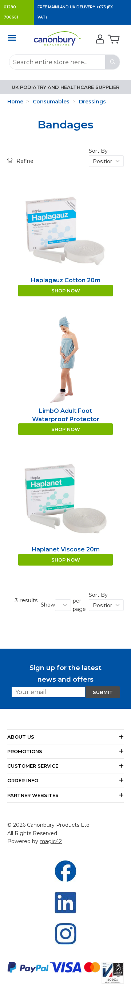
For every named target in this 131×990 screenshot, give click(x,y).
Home (15, 101)
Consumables (51, 101)
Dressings (92, 101)
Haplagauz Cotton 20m (65, 280)
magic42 (51, 841)
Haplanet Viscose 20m (66, 549)
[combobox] (64, 62)
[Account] (99, 39)
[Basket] (113, 39)
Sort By (98, 151)
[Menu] (14, 38)
